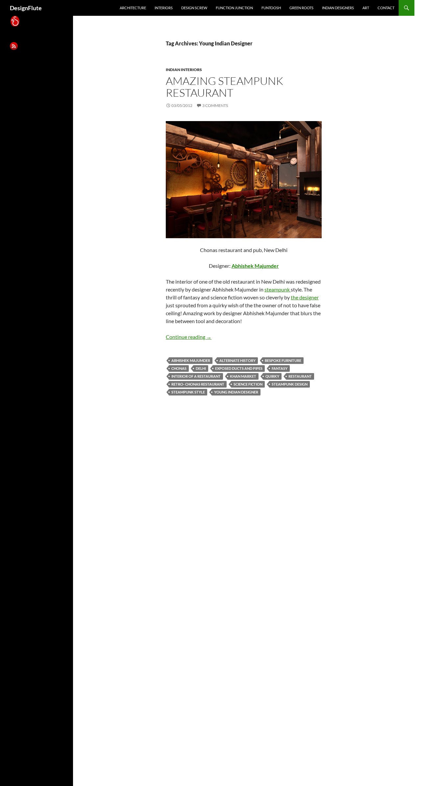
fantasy (279, 368)
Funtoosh (271, 8)
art (365, 8)
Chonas (178, 368)
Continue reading (188, 337)
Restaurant (300, 376)
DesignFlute (26, 8)
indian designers (338, 8)
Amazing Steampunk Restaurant (224, 86)
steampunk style (188, 392)
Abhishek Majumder (190, 360)
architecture (133, 8)
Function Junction (234, 8)
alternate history (237, 360)
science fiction (248, 384)
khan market (243, 376)
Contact (386, 8)
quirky (272, 376)
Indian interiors (184, 69)
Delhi (201, 368)
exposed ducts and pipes (238, 368)
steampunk (277, 289)
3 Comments (215, 105)
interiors (164, 8)
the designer (305, 297)
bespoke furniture (283, 360)
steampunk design (290, 384)
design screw (194, 8)
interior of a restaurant (196, 376)
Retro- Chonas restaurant (197, 384)
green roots (301, 8)
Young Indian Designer (236, 392)
